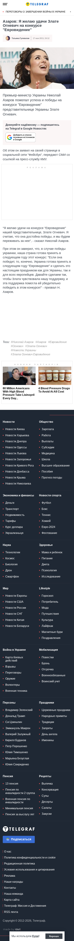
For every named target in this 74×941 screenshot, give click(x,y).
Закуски (47, 813)
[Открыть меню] (5, 4)
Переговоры (13, 672)
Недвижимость (14, 514)
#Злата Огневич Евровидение (30, 354)
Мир (5, 588)
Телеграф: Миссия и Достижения (25, 905)
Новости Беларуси (17, 625)
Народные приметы (54, 716)
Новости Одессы (16, 447)
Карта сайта (11, 899)
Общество (46, 421)
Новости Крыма (15, 477)
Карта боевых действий (14, 659)
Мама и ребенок (52, 552)
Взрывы (10, 666)
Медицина (48, 453)
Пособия (47, 471)
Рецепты (45, 776)
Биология (11, 564)
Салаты (47, 807)
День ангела (49, 734)
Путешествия (50, 613)
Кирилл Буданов (15, 740)
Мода (45, 607)
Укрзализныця (14, 532)
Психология (49, 570)
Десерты (47, 801)
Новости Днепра (16, 441)
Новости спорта (50, 495)
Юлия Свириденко (17, 764)
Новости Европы (16, 595)
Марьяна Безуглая (17, 758)
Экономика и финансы (18, 495)
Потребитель (50, 601)
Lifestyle (44, 588)
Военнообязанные (53, 675)
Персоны (9, 702)
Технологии (12, 552)
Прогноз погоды (52, 477)
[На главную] (37, 4)
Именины (48, 740)
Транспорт (12, 508)
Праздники (46, 702)
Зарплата (48, 429)
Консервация (50, 789)
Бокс (45, 508)
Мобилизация (48, 649)
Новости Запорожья (18, 459)
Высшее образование (56, 465)
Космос (10, 558)
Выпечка (47, 783)
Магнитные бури (52, 631)
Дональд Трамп (15, 716)
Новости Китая (14, 619)
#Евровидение (57, 342)
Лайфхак (47, 625)
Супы (45, 795)
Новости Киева (15, 429)
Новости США (14, 601)
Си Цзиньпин (13, 722)
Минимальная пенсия (19, 808)
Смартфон (12, 576)
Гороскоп (47, 595)
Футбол (46, 502)
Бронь (46, 663)
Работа (46, 435)
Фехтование (49, 532)
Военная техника (16, 690)
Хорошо (54, 936)
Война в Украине (14, 649)
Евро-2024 (48, 526)
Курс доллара (14, 526)
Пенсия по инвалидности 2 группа (20, 791)
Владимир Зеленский (19, 710)
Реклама (9, 875)
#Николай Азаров (22, 342)
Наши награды (13, 881)
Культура (47, 619)
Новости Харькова (17, 435)
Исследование (51, 576)
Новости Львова (15, 453)
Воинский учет (51, 681)
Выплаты (48, 441)
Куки (35, 936)
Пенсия (8, 776)
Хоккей (46, 520)
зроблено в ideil (12, 929)
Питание (47, 558)
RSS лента (11, 911)
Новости (9, 421)
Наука (7, 544)
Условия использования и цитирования (29, 869)
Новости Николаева (18, 483)
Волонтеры (12, 684)
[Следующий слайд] (70, 11)
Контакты (10, 887)
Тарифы (10, 520)
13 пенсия (11, 783)
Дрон (8, 570)
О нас (7, 851)
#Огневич (17, 346)
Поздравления (51, 637)
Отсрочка (48, 669)
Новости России (15, 607)
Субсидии (48, 447)
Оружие (10, 678)
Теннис (46, 514)
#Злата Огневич (36, 346)
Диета (45, 564)
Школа (46, 459)
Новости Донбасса (17, 471)
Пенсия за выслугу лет (19, 814)
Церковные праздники (56, 710)
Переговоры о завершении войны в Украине (35, 11)
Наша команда (13, 893)
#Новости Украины (23, 350)
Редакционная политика (19, 863)
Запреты (47, 728)
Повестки (48, 657)
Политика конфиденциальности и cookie (30, 857)
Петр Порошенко (16, 746)
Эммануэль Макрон (17, 728)
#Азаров (40, 342)
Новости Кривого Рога (19, 465)
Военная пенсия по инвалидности (17, 801)
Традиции (48, 722)
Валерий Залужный (17, 734)
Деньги (9, 502)
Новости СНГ (14, 613)
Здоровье (46, 544)
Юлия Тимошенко (16, 752)
